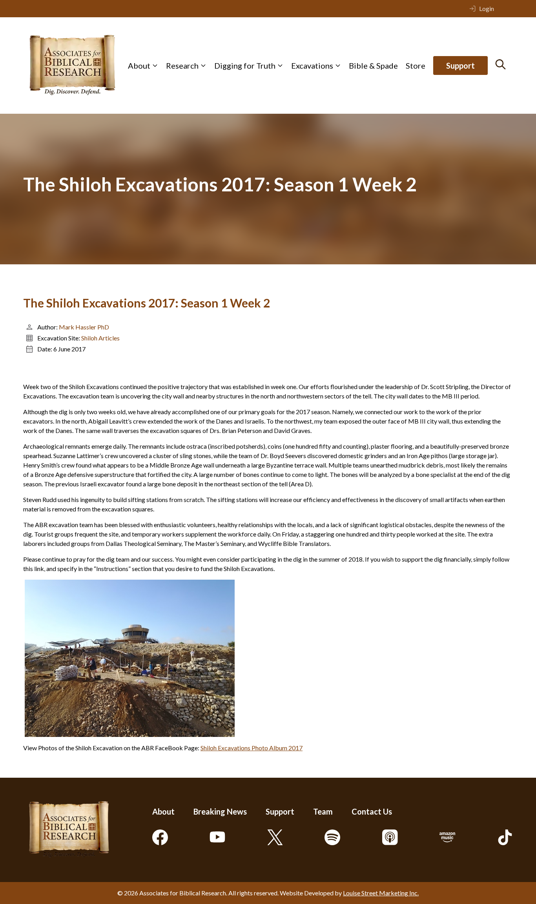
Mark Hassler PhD (84, 327)
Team (323, 811)
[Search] (500, 64)
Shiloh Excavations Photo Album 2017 (252, 747)
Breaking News (220, 811)
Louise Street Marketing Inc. (381, 893)
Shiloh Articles (100, 338)
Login (486, 8)
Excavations (312, 65)
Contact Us (372, 811)
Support (460, 65)
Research (182, 65)
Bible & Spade (373, 65)
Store (415, 65)
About (139, 65)
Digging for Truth (244, 65)
